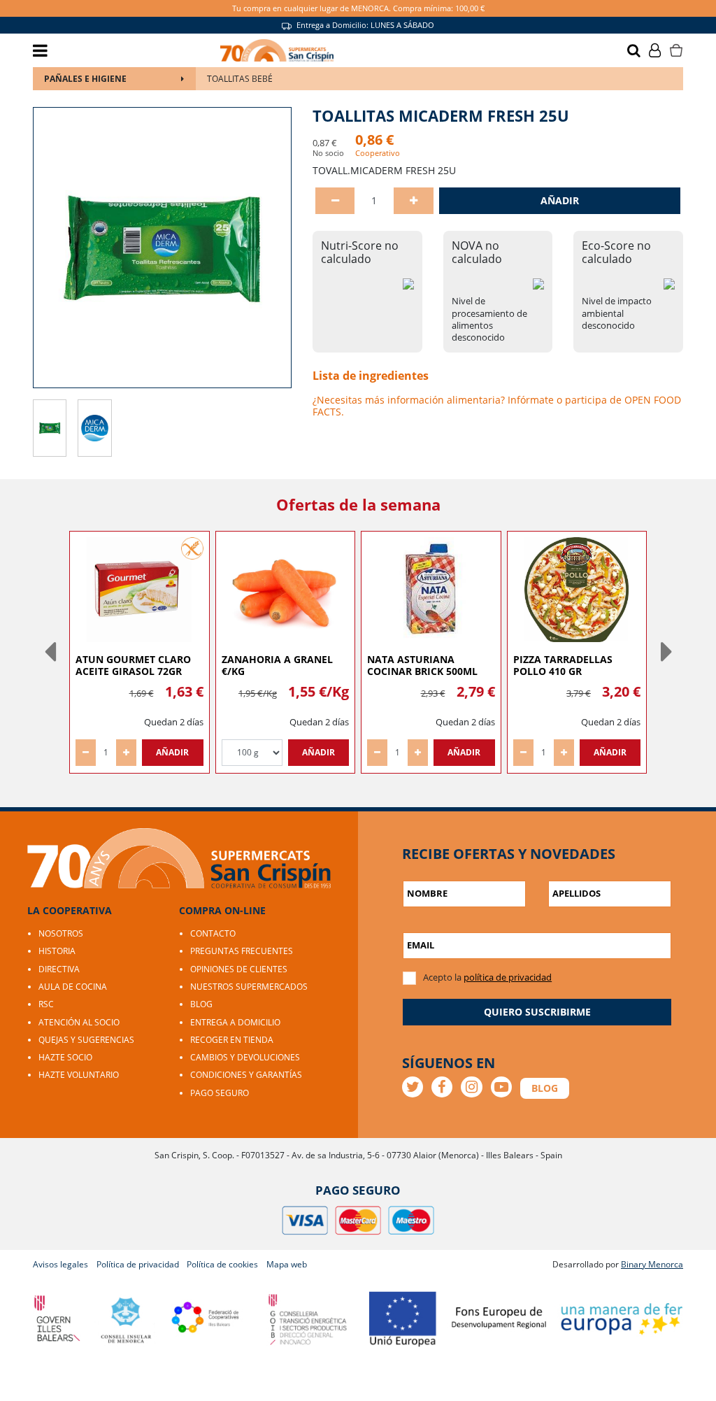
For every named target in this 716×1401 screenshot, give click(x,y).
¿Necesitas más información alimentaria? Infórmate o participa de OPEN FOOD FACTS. (497, 405)
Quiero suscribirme (537, 1011)
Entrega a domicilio (235, 1022)
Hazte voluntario (78, 1074)
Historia (57, 951)
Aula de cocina (72, 986)
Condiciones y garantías (246, 1074)
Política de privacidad (137, 1264)
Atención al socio (79, 1022)
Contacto (213, 933)
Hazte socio (65, 1057)
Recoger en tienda (231, 1039)
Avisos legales (60, 1264)
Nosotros (60, 933)
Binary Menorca (652, 1264)
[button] (49, 652)
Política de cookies (222, 1264)
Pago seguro (219, 1093)
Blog (201, 1004)
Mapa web (286, 1264)
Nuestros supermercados (249, 986)
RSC (46, 1004)
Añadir (559, 200)
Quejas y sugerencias (86, 1039)
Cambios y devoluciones (245, 1057)
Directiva (59, 969)
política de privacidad (508, 977)
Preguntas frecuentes (241, 951)
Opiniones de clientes (238, 969)
